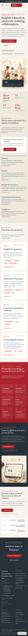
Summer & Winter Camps (20, 585)
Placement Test (18, 588)
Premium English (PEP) (20, 573)
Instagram (4, 602)
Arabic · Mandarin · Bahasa (19, 583)
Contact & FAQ (18, 619)
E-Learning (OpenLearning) (5, 613)
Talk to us (6, 45)
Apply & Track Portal (5, 616)
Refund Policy (14, 633)
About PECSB (18, 612)
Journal (17, 616)
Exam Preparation (19, 580)
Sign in (17, 623)
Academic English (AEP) (20, 575)
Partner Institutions (19, 614)
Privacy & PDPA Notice (5, 633)
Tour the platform (8, 446)
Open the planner (10, 149)
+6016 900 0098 (7, 593)
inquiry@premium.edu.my (9, 595)
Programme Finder (5, 618)
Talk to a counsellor (14, 560)
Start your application (14, 5)
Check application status (20, 621)
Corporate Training (5, 622)
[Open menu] (25, 5)
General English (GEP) (20, 577)
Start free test (7, 510)
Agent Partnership (6, 620)
